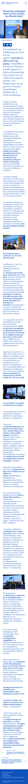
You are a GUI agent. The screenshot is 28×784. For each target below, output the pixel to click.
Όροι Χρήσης (5, 774)
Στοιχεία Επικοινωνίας (7, 772)
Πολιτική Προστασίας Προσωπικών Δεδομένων (13, 777)
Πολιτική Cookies (6, 775)
